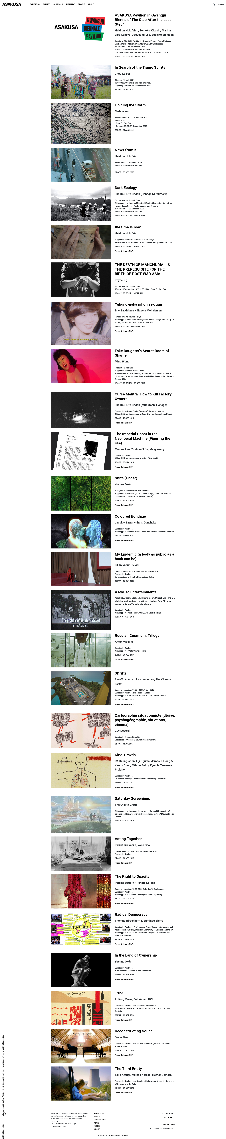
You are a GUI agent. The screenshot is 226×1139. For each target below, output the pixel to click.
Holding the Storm (130, 105)
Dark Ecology (126, 187)
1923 (119, 993)
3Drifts (121, 673)
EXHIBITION (35, 4)
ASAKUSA (113, 1135)
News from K (126, 150)
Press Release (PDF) (124, 251)
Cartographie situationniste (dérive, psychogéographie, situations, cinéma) (145, 720)
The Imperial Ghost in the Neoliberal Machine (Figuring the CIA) (142, 438)
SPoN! (125, 1135)
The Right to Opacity (132, 876)
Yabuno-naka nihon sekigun (138, 304)
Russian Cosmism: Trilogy (137, 635)
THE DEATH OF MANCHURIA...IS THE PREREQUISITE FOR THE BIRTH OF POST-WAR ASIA (142, 269)
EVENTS (46, 4)
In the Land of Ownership (136, 955)
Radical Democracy (131, 914)
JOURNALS (58, 4)
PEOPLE (81, 4)
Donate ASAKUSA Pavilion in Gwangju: (3, 1047)
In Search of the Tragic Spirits (140, 67)
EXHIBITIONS (99, 1114)
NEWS (96, 1123)
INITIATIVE (70, 4)
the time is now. (128, 227)
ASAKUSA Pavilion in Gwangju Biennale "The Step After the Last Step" (143, 20)
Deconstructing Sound (134, 1031)
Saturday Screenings (132, 798)
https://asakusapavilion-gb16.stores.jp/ (3, 1095)
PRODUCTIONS (100, 1120)
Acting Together (128, 838)
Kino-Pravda (125, 755)
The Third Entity (128, 1068)
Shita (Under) (126, 478)
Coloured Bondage (130, 516)
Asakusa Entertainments (136, 592)
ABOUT (91, 4)
